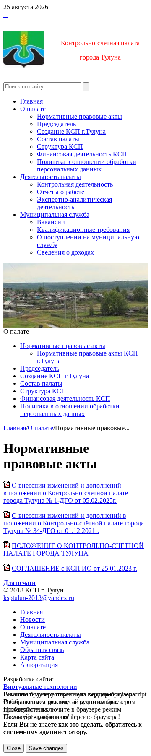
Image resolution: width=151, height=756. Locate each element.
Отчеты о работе (60, 191)
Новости (32, 619)
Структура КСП (60, 146)
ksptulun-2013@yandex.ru (38, 597)
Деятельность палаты (50, 176)
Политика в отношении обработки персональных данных (86, 165)
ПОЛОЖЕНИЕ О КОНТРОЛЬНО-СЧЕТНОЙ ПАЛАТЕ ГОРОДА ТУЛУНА (73, 549)
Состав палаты (58, 139)
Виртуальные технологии (40, 686)
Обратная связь (42, 649)
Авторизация (39, 664)
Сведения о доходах (65, 252)
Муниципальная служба (54, 214)
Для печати (19, 582)
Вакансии (51, 222)
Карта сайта (37, 657)
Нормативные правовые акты (79, 116)
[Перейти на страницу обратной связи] (7, 14)
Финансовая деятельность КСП (82, 154)
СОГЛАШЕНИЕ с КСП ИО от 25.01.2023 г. (74, 568)
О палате (33, 108)
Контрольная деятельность (75, 184)
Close (14, 748)
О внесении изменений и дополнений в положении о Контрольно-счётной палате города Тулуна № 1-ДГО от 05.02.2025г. (65, 493)
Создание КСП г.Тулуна (71, 131)
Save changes (46, 748)
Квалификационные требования (83, 229)
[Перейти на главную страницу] (4, 14)
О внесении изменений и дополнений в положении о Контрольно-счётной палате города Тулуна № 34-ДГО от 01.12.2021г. (73, 523)
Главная (31, 101)
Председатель (56, 123)
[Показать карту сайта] (6, 14)
